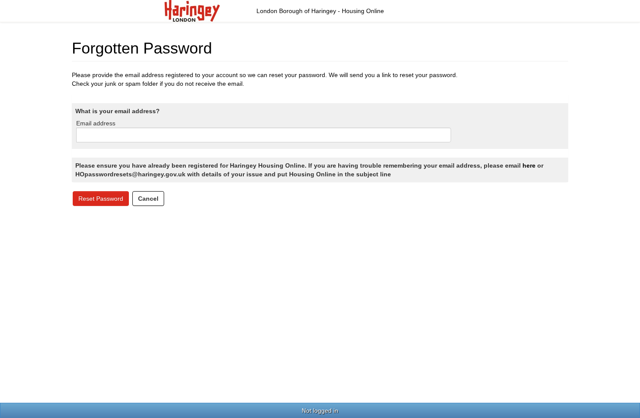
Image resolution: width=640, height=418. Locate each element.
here (529, 165)
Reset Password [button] (100, 198)
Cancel (148, 198)
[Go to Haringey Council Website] (192, 10)
